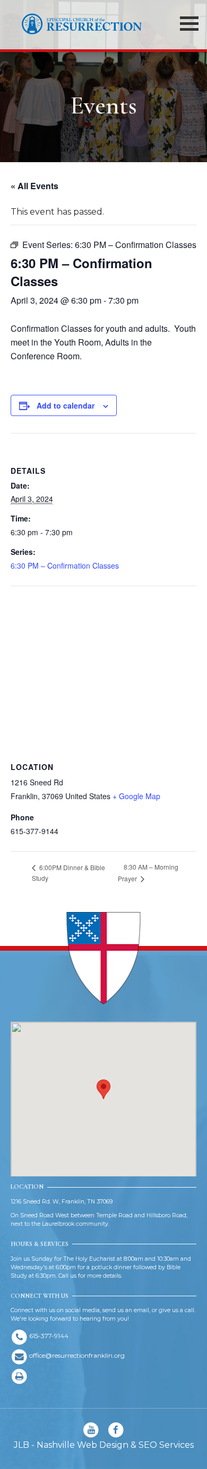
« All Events (34, 186)
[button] (103, 1089)
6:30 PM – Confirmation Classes (65, 565)
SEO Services (166, 1445)
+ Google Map (136, 796)
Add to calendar (65, 405)
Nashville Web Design (82, 1445)
